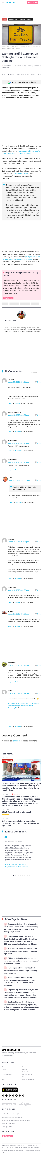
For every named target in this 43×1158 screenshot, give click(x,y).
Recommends (27, 1074)
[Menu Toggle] (3, 2)
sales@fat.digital (25, 1120)
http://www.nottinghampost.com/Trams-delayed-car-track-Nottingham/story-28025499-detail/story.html (23, 706)
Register (18, 403)
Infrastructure (25, 19)
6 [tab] (22, 875)
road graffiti (25, 303)
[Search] (40, 2)
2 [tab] (15, 875)
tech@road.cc (17, 1117)
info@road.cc (19, 1114)
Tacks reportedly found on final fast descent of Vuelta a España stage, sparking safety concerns (20, 970)
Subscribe (34, 2)
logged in (16, 741)
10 (40, 74)
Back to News (7, 16)
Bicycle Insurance (28, 1079)
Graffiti (5, 303)
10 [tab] (29, 875)
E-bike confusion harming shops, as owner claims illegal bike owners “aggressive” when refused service (21, 960)
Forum (24, 1067)
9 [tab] (27, 875)
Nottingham (14, 303)
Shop (24, 1077)
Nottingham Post (21, 173)
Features (5, 1077)
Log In (10, 403)
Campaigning (13, 19)
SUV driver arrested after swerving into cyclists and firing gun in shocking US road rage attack (20, 951)
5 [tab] (20, 875)
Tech (3, 1079)
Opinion (25, 1069)
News (4, 1069)
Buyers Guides (7, 1074)
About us (5, 1067)
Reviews (5, 1072)
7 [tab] (24, 875)
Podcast (25, 1072)
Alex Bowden (10, 321)
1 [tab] (13, 875)
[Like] (36, 382)
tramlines (35, 303)
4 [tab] (18, 875)
